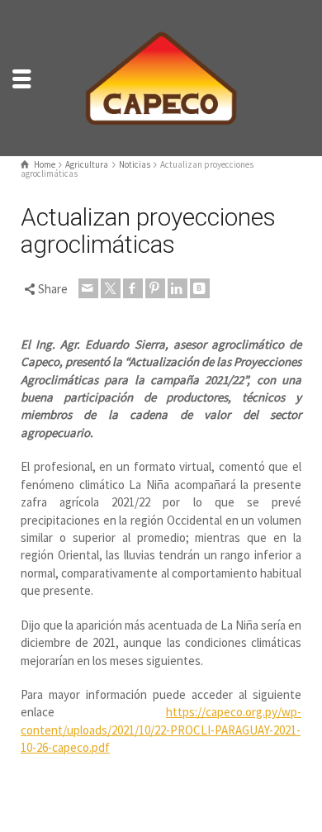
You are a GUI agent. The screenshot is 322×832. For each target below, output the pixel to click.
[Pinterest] (155, 288)
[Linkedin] (177, 288)
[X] (111, 288)
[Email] (88, 288)
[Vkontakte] (200, 288)
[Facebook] (133, 288)
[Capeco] (161, 76)
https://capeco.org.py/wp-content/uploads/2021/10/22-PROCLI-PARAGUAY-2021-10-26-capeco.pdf (161, 729)
